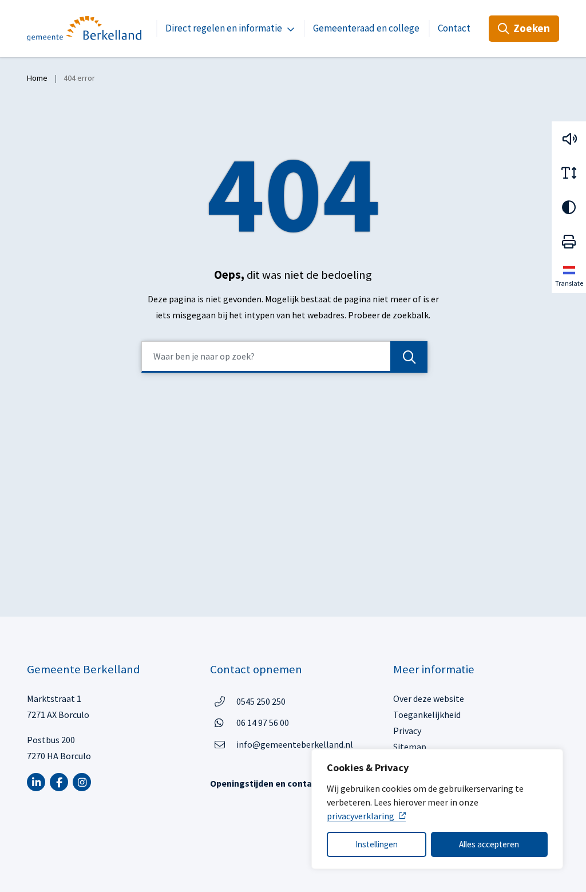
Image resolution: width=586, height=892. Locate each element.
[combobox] (284, 357)
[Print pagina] (569, 241)
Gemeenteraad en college (366, 28)
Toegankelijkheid (427, 714)
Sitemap (409, 746)
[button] (569, 138)
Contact (454, 28)
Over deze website (428, 698)
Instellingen (376, 844)
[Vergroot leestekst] (569, 173)
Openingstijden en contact (265, 783)
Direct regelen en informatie (223, 28)
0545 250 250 (261, 701)
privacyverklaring (360, 816)
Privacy (407, 730)
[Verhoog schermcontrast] (569, 207)
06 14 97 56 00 (262, 722)
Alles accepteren (489, 844)
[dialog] (437, 809)
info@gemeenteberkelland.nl (294, 744)
